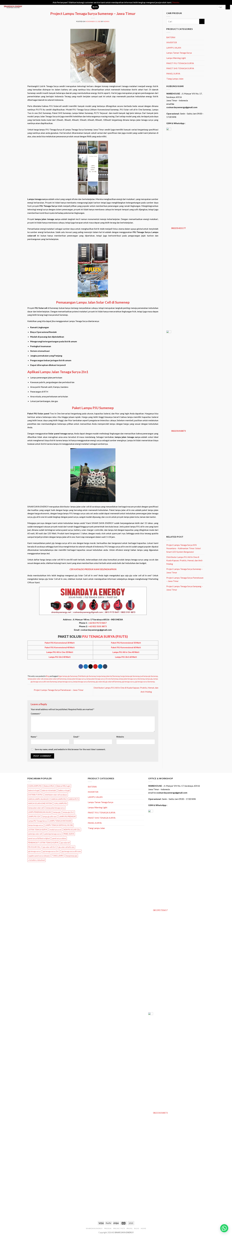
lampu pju (149, 679)
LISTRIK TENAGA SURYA (37, 830)
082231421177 (178, 228)
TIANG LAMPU (58, 856)
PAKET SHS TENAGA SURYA (180, 68)
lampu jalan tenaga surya (76, 679)
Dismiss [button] (175, 2)
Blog (92, 9)
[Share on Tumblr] (105, 666)
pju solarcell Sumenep (113, 682)
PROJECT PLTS (74, 7)
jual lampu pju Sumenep (149, 676)
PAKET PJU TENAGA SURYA (180, 63)
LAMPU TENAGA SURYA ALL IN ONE (59, 825)
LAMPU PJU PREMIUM (67, 816)
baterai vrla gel (33, 790)
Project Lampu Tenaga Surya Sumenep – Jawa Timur (184, 571)
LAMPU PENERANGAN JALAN (39, 812)
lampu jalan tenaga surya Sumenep (132, 679)
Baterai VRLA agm (63, 786)
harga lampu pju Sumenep (130, 676)
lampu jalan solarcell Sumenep (55, 679)
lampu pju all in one (50, 816)
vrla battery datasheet (36, 860)
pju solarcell (100, 682)
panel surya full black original (39, 838)
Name (34, 737)
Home (103, 7)
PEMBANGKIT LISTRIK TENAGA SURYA (43, 843)
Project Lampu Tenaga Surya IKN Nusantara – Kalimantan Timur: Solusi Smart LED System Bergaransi (183, 548)
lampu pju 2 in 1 (68, 812)
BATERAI (170, 37)
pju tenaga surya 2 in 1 (51, 851)
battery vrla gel (64, 790)
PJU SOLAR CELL (34, 847)
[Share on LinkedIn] (100, 666)
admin (106, 21)
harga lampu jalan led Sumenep (108, 676)
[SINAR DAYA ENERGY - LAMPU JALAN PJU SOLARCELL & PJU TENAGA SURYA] (16, 7)
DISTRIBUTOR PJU (35, 795)
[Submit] (228, 7)
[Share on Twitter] (86, 666)
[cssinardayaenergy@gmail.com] (203, 7)
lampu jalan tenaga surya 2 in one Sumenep (102, 679)
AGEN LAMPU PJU (35, 786)
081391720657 (160, 910)
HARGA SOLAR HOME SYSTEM (40, 803)
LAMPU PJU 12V (34, 816)
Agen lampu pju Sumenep (67, 676)
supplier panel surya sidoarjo (39, 856)
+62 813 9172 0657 (97, 622)
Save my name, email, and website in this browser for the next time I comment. (70, 749)
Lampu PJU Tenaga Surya (37, 821)
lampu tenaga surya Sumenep (84, 682)
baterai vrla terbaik (49, 790)
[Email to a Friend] (90, 666)
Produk (60, 7)
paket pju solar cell (35, 834)
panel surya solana (59, 838)
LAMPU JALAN (173, 47)
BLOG (95, 7)
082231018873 (178, 430)
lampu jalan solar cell (35, 679)
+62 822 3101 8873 (97, 626)
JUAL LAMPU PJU (60, 803)
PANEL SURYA (173, 73)
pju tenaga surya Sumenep (145, 682)
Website (120, 737)
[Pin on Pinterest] (95, 666)
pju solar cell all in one (66, 847)
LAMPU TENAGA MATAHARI (60, 821)
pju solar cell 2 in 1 (49, 847)
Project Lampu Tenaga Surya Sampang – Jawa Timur (184, 588)
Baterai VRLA (49, 786)
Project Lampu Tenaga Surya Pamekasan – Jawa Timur (58, 690)
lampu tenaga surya (65, 682)
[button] (224, 1228)
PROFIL (87, 7)
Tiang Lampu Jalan (174, 78)
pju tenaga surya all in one (71, 851)
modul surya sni (55, 830)
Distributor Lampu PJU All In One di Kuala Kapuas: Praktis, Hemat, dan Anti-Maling (184, 560)
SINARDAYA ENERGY (44, 7)
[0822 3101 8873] (214, 7)
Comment (36, 714)
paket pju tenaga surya (52, 834)
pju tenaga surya (128, 682)
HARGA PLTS (74, 799)
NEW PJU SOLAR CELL (72, 830)
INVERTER (171, 42)
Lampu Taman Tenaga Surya (179, 52)
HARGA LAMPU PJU (58, 799)
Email (76, 737)
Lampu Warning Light (176, 58)
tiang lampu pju (71, 856)
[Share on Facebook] (81, 666)
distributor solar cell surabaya (56, 795)
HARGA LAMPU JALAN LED (38, 799)
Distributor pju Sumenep (87, 676)
